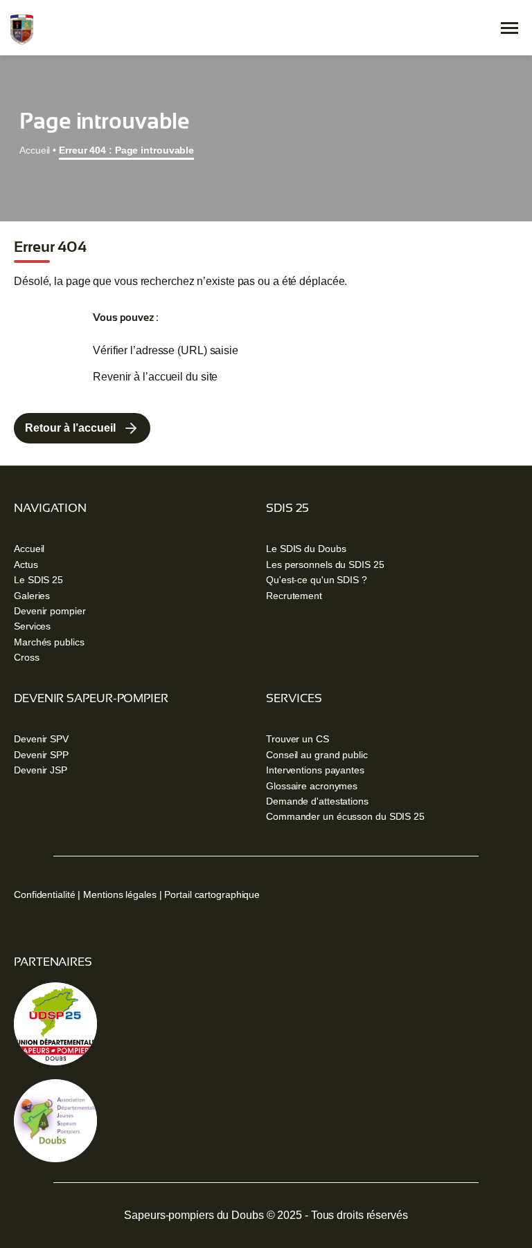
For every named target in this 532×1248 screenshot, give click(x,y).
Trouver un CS (297, 738)
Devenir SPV (41, 738)
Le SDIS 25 (38, 579)
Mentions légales (119, 894)
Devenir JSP (40, 770)
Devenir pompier (50, 610)
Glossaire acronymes (311, 785)
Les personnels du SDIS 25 (325, 564)
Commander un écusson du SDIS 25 (345, 816)
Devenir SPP (41, 754)
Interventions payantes (315, 770)
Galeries (32, 595)
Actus (26, 564)
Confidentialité (45, 894)
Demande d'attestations (317, 801)
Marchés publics (49, 642)
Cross (26, 657)
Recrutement (294, 595)
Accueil (34, 150)
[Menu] (509, 28)
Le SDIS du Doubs (306, 548)
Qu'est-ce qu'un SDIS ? (316, 579)
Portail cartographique (212, 894)
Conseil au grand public (317, 754)
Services (32, 626)
